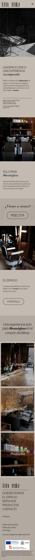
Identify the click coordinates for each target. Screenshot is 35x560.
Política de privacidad (10, 525)
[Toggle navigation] (32, 4)
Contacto (9, 509)
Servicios (9, 501)
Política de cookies (9, 527)
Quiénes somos (13, 493)
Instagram (6, 516)
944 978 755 (6, 107)
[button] (17, 215)
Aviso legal (6, 530)
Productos (10, 505)
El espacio (9, 497)
